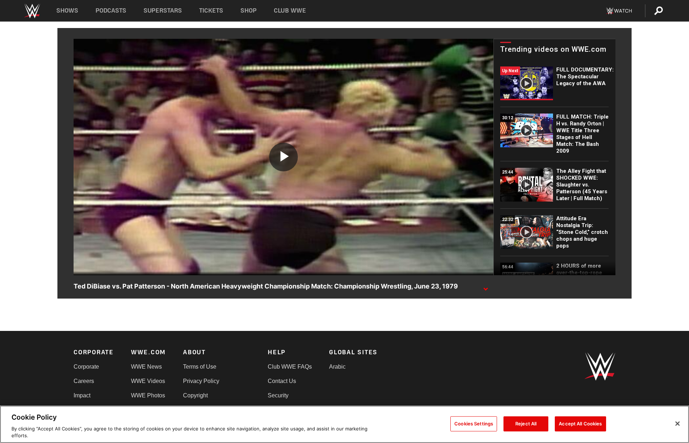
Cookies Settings (473, 423)
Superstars (163, 10)
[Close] (677, 424)
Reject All (525, 423)
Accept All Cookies (580, 423)
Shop (248, 10)
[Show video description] (485, 287)
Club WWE (290, 10)
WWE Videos (148, 381)
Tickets (211, 10)
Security (278, 395)
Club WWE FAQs (290, 367)
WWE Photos (148, 395)
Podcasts (110, 10)
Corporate (86, 367)
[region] (344, 424)
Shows (67, 10)
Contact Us (282, 381)
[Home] (31, 11)
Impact (82, 395)
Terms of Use (199, 367)
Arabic (337, 367)
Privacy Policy (201, 381)
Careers (84, 381)
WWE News (146, 367)
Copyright (195, 395)
